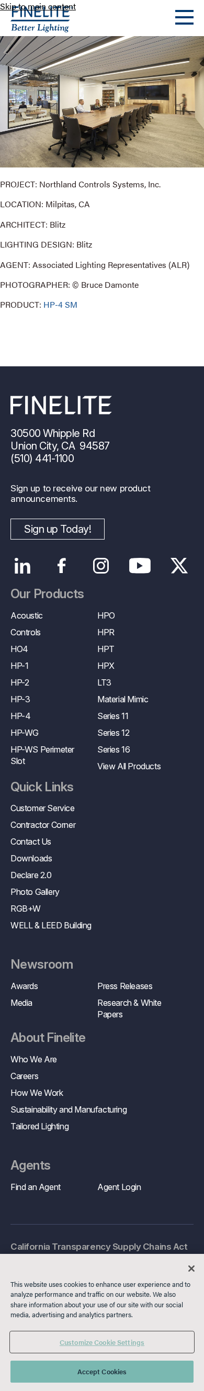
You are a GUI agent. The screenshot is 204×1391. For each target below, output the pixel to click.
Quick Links (41, 787)
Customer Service (42, 808)
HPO (106, 615)
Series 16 (113, 749)
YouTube (140, 566)
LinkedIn (22, 566)
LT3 (104, 682)
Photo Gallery (35, 892)
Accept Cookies (102, 1371)
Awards (24, 986)
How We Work (36, 1092)
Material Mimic (122, 699)
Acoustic (26, 615)
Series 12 (113, 732)
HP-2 (19, 682)
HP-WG (24, 732)
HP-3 (20, 699)
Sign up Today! (57, 529)
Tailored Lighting (39, 1126)
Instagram (100, 566)
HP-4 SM (60, 304)
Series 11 (112, 716)
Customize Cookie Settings (102, 1342)
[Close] (191, 1268)
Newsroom (41, 964)
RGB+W (25, 908)
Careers (24, 1076)
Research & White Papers (129, 1008)
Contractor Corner (42, 825)
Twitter (179, 566)
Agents (30, 1165)
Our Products (47, 594)
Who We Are (33, 1059)
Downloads (31, 858)
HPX (106, 665)
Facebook (61, 566)
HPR (106, 632)
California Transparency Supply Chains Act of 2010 (99, 1252)
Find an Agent (35, 1187)
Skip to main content (38, 6)
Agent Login (119, 1187)
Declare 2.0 (31, 875)
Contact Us (30, 841)
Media (21, 1002)
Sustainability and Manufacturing (68, 1109)
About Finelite (48, 1037)
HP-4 (20, 716)
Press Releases (124, 986)
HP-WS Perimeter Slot (42, 755)
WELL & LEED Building (51, 925)
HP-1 (19, 665)
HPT (106, 649)
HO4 (19, 649)
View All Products (129, 766)
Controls (25, 632)
